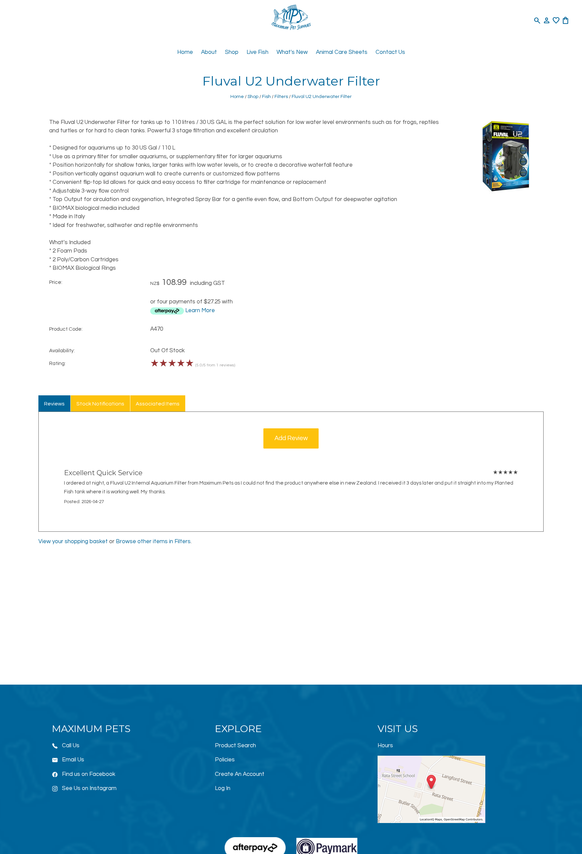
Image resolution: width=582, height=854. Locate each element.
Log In (222, 788)
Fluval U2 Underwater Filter (322, 96)
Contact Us (390, 52)
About (209, 52)
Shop (231, 52)
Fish (266, 96)
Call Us (70, 746)
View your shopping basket (73, 541)
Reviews (54, 403)
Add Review (291, 438)
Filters (281, 96)
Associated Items (158, 403)
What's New (292, 52)
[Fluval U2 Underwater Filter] (506, 192)
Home (185, 52)
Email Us (73, 760)
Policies (225, 760)
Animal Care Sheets (341, 52)
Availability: (62, 350)
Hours (385, 746)
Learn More (200, 310)
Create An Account (239, 774)
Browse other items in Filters (153, 541)
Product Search (235, 746)
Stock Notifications (100, 403)
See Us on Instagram (89, 788)
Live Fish (257, 52)
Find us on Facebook (88, 774)
